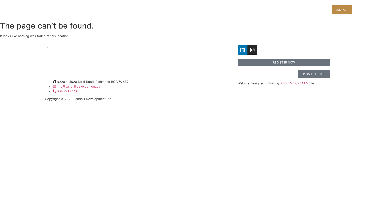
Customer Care (292, 9)
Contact (342, 9)
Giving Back (319, 9)
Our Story (266, 9)
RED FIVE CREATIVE (295, 83)
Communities (241, 9)
